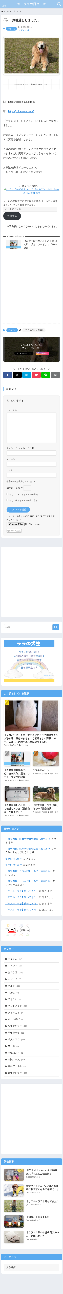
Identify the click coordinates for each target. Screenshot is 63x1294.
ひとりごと (16, 1012)
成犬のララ (17, 1039)
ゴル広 (13, 992)
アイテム (15, 959)
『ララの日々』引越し (34, 330)
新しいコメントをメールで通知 (23, 494)
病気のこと (16, 1053)
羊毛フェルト (17, 1066)
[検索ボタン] (59, 4)
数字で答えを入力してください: (21, 481)
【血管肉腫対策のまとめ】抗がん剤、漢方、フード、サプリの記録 (40, 244)
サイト (10, 470)
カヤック (14, 979)
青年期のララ (17, 1073)
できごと (11, 29)
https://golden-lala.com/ (21, 111)
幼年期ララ (16, 1033)
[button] (7, 375)
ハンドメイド (17, 1006)
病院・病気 (17, 1059)
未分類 (13, 1046)
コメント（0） (24, 30)
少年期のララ (17, 1026)
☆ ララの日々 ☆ (31, 4)
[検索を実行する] (55, 627)
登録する (12, 215)
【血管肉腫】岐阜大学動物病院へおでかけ (27, 839)
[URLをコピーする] (55, 375)
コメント (12, 410)
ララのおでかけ (13, 858)
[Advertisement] (31, 287)
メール (11, 459)
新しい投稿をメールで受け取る (23, 500)
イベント (15, 965)
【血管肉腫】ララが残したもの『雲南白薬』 (28, 871)
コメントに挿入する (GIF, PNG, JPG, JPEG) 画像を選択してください (31, 518)
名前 (10, 448)
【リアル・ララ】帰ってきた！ (21, 891)
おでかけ (15, 972)
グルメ (14, 986)
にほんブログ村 (31, 193)
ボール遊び (16, 1019)
